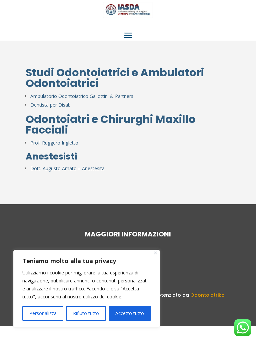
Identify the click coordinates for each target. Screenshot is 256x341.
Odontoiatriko (207, 295)
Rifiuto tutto (86, 313)
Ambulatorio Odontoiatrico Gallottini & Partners (81, 96)
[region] (86, 289)
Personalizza (43, 313)
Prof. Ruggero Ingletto (54, 143)
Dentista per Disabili (52, 105)
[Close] (155, 252)
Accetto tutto (129, 313)
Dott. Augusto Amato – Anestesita (67, 168)
